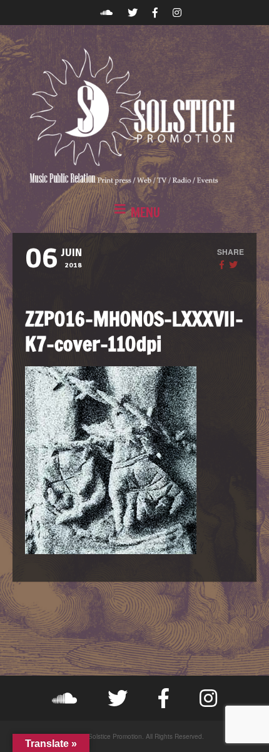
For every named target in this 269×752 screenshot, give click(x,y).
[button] (134, 212)
